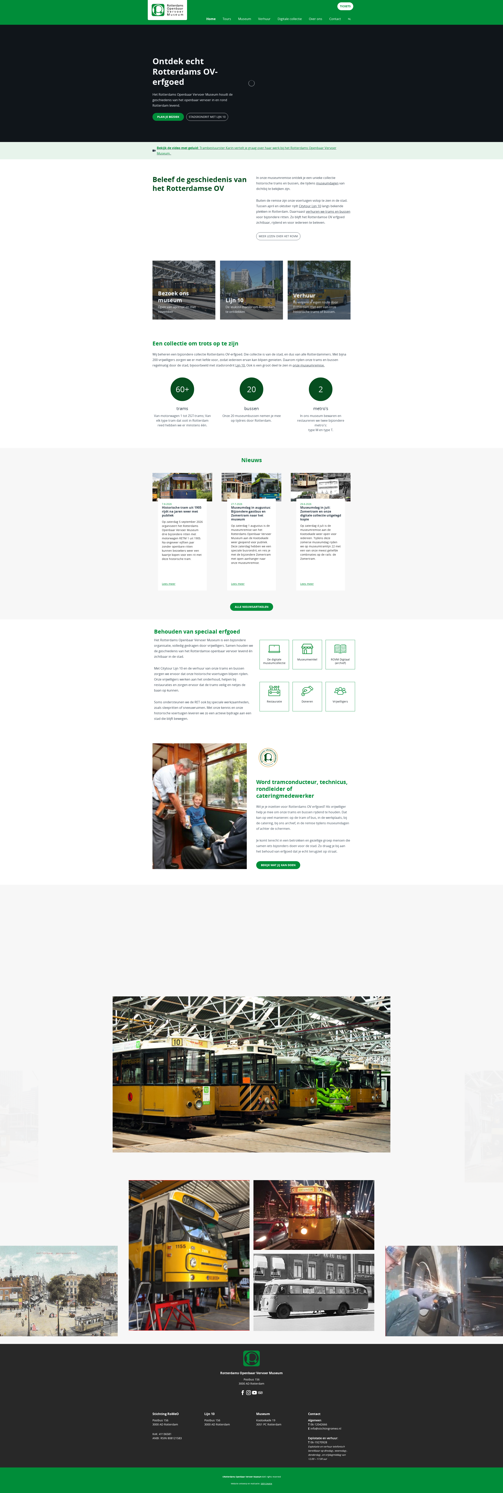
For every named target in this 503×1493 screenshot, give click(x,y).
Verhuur (264, 19)
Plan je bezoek (168, 117)
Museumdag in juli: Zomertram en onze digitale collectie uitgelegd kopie (320, 513)
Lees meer (168, 584)
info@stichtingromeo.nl (325, 1428)
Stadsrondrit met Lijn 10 (207, 117)
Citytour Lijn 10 (310, 206)
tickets (345, 6)
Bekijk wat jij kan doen (278, 865)
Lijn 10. (240, 365)
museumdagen (327, 183)
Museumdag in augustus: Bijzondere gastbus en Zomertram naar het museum (251, 513)
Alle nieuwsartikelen (251, 607)
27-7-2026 (236, 504)
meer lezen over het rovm (278, 236)
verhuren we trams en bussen (328, 211)
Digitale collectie (290, 19)
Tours (227, 19)
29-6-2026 (305, 504)
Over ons (315, 19)
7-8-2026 (167, 504)
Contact (335, 19)
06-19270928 (318, 1442)
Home (211, 19)
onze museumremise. (309, 365)
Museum (244, 19)
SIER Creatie (266, 1483)
